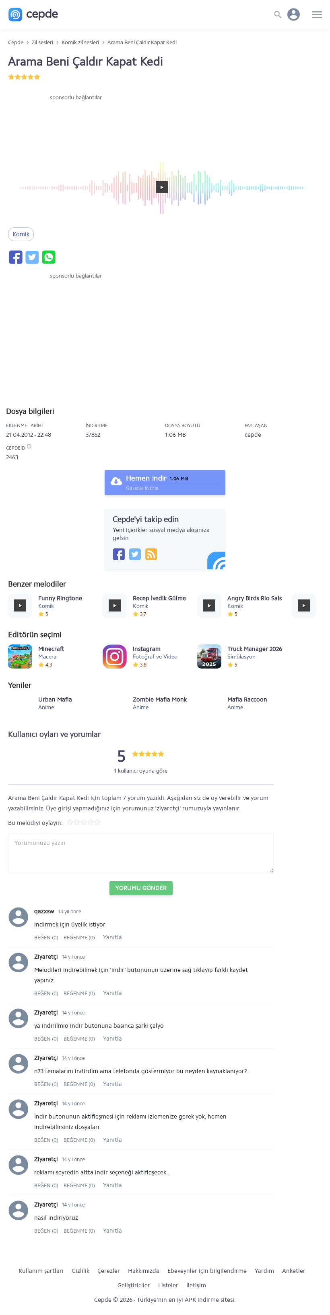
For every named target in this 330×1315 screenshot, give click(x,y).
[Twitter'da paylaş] (32, 257)
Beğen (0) (47, 938)
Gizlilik (80, 1270)
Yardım (264, 1270)
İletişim (196, 1285)
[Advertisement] (75, 126)
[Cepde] (33, 15)
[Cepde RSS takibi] (151, 554)
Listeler (168, 1285)
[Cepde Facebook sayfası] (119, 554)
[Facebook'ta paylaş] (15, 257)
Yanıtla (112, 937)
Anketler (293, 1270)
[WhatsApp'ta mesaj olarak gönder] (48, 257)
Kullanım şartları (41, 1270)
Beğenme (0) (79, 938)
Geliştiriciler (134, 1285)
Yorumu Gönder (141, 888)
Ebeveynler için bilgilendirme (207, 1270)
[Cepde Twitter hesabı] (135, 554)
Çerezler (108, 1270)
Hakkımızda (143, 1270)
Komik (20, 234)
